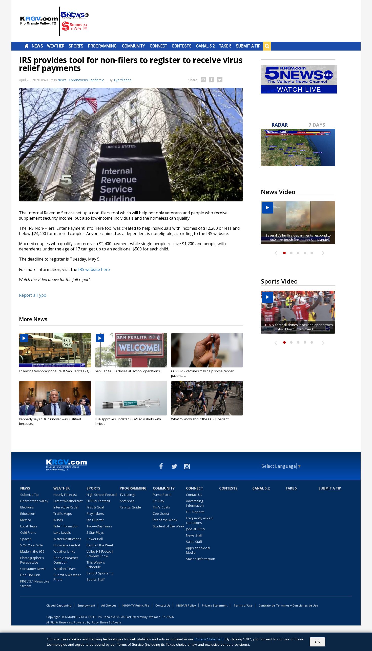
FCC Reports (195, 511)
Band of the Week (100, 545)
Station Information (200, 558)
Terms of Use (243, 605)
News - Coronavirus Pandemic (81, 80)
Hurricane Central (66, 545)
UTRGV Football (98, 501)
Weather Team (64, 568)
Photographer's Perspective (32, 560)
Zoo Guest (161, 513)
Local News (28, 526)
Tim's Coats (161, 507)
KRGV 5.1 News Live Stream (35, 583)
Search (267, 46)
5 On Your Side (31, 545)
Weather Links (64, 551)
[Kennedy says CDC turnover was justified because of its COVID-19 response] (55, 398)
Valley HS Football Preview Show (100, 553)
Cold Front (28, 532)
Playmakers (95, 513)
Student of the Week (168, 526)
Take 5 (225, 46)
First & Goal (95, 507)
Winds (58, 520)
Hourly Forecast (65, 494)
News (37, 46)
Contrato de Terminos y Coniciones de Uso (288, 605)
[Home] (54, 21)
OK (317, 642)
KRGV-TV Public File (135, 605)
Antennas (127, 501)
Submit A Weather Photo (67, 577)
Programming (102, 46)
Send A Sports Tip (100, 573)
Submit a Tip (248, 46)
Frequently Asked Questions (199, 520)
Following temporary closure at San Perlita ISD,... (55, 371)
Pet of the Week (165, 520)
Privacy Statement (215, 605)
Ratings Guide (130, 507)
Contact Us (194, 494)
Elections (27, 507)
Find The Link (30, 575)
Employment (86, 605)
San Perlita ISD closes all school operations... (128, 371)
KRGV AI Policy (186, 605)
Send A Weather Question (65, 560)
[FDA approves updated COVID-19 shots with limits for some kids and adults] (131, 398)
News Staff (194, 535)
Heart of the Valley (34, 501)
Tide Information (65, 526)
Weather (55, 46)
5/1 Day (158, 501)
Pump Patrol (162, 494)
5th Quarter (95, 520)
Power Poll (95, 539)
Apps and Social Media (198, 550)
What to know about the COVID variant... (201, 419)
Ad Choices (108, 605)
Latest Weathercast (67, 501)
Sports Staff (96, 579)
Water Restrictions (67, 539)
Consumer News (33, 568)
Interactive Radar (66, 507)
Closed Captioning (59, 605)
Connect (158, 46)
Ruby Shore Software (106, 622)
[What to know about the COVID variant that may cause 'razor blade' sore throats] (207, 398)
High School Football (102, 494)
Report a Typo (32, 295)
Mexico (25, 520)
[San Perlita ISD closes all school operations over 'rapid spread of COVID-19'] (131, 350)
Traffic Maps (62, 513)
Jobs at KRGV (195, 529)
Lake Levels (62, 532)
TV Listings (128, 494)
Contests (181, 46)
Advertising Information (195, 503)
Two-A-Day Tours (99, 526)
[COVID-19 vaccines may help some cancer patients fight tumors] (207, 350)
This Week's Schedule (96, 564)
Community (133, 46)
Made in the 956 (32, 551)
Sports (76, 46)
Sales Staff (194, 541)
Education (27, 513)
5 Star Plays (95, 532)
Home (26, 46)
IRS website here (94, 269)
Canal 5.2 (205, 46)
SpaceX (25, 539)
